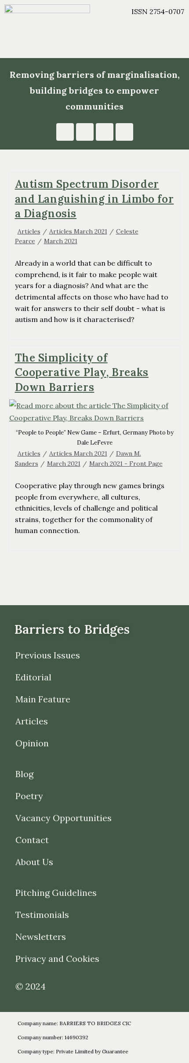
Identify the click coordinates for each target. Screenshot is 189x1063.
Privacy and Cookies (57, 958)
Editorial (33, 677)
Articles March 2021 (78, 231)
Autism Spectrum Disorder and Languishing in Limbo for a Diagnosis (94, 198)
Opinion (32, 743)
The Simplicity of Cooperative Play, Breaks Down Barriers (82, 372)
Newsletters (40, 936)
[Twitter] (124, 132)
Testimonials (42, 914)
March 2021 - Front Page (126, 464)
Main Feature (42, 699)
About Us (34, 861)
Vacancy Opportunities (63, 817)
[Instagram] (65, 132)
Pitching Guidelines (56, 892)
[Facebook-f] (104, 132)
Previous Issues (47, 655)
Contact (32, 839)
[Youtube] (85, 132)
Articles (29, 231)
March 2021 (60, 241)
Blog (24, 773)
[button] (141, 44)
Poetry (29, 795)
